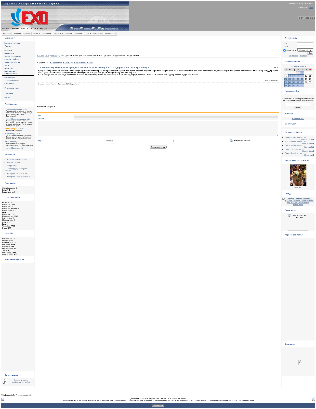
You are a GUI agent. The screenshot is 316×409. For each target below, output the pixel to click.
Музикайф (309, 147)
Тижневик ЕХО (298, 119)
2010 (47, 55)
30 (302, 85)
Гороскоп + (46, 33)
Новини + (7, 33)
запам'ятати (291, 50)
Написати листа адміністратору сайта (21, 381)
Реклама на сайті (11, 88)
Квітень (54, 55)
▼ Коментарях (80, 63)
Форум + (68, 33)
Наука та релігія (306, 139)
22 (298, 82)
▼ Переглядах (56, 63)
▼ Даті (89, 63)
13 (290, 79)
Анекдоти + (58, 33)
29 (298, 85)
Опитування (9, 78)
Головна (76, 29)
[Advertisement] (158, 46)
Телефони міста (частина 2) (18, 177)
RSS (311, 8)
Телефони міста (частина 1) (18, 174)
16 (302, 79)
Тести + (88, 33)
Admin (77, 84)
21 (294, 82)
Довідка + (78, 33)
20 (290, 82)
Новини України (12, 129)
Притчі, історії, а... (292, 153)
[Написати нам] (126, 29)
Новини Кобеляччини (13, 109)
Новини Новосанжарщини (15, 119)
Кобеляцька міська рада (17, 160)
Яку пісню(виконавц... (294, 145)
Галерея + (17, 33)
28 (294, 85)
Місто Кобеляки (13, 163)
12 (286, 79)
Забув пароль (293, 55)
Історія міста (12, 166)
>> (305, 137)
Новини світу (10, 134)
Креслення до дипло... (294, 141)
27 (290, 85)
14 (294, 79)
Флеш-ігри (97, 33)
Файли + (27, 33)
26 (286, 85)
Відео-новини (10, 142)
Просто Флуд (307, 143)
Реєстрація (87, 29)
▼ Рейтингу (68, 63)
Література (308, 155)
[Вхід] (122, 29)
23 (302, 82)
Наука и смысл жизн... (294, 137)
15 (298, 79)
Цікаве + (36, 33)
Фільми (7, 98)
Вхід (96, 29)
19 (286, 82)
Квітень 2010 (298, 67)
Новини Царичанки (12, 148)
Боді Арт (298, 187)
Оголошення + (110, 33)
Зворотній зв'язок (11, 81)
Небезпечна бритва (293, 149)
